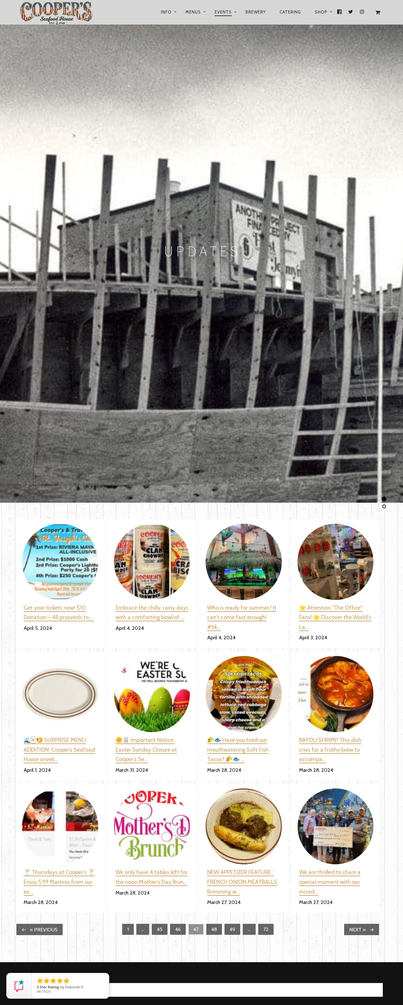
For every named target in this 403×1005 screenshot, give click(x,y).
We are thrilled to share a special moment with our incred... (329, 882)
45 (159, 929)
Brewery (256, 11)
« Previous (44, 930)
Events (223, 11)
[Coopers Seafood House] (63, 12)
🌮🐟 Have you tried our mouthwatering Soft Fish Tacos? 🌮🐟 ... (238, 749)
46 (178, 929)
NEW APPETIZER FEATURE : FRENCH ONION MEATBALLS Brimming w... (242, 882)
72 (266, 929)
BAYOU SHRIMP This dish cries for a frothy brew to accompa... (330, 749)
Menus (193, 11)
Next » (357, 930)
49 (232, 929)
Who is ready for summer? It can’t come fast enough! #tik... (241, 617)
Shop (321, 11)
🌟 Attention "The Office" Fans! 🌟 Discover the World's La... (335, 617)
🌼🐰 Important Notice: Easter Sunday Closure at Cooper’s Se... (146, 749)
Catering (290, 11)
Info (166, 11)
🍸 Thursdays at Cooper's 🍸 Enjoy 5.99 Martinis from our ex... (59, 882)
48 (214, 929)
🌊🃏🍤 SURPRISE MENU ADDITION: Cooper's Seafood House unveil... (59, 749)
